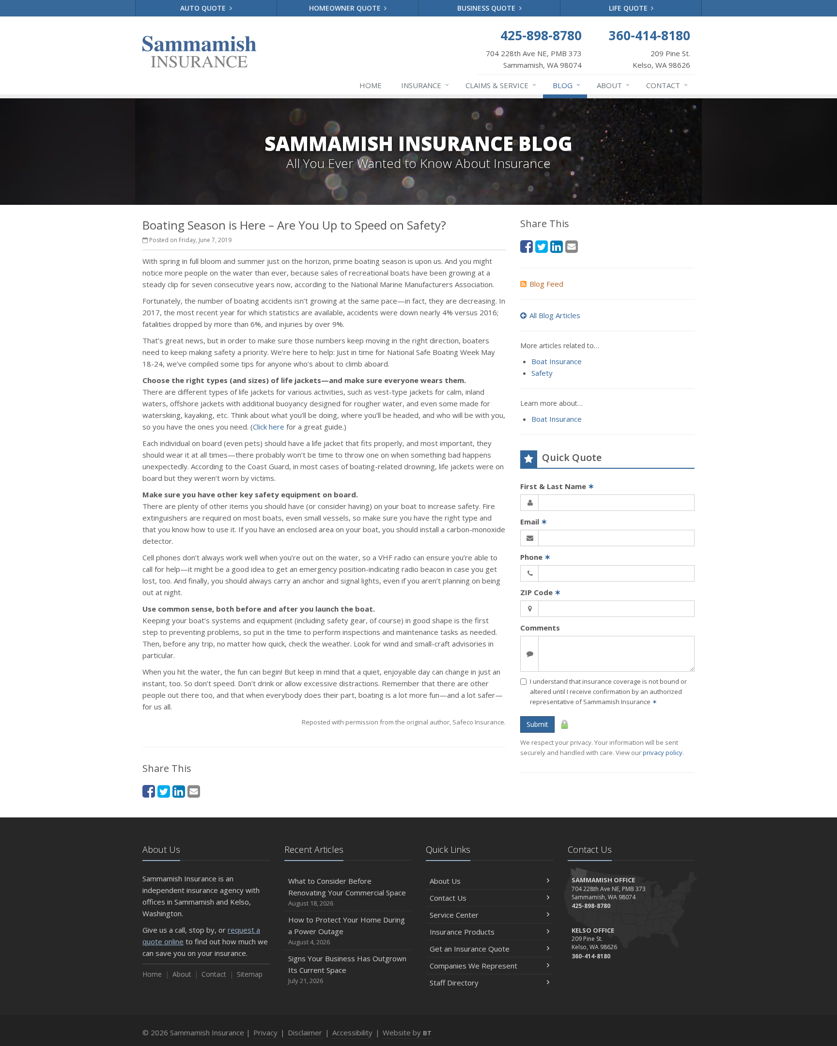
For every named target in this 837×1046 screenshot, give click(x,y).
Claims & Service (500, 85)
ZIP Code (540, 592)
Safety (542, 373)
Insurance (425, 85)
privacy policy (662, 752)
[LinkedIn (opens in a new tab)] (178, 791)
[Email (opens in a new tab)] (193, 791)
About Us (445, 881)
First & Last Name (557, 486)
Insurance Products (462, 932)
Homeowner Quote (346, 8)
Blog (566, 85)
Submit (537, 724)
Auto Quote (204, 8)
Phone (535, 557)
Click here (268, 426)
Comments (540, 627)
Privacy (265, 1032)
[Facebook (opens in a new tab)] (148, 791)
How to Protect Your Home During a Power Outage (346, 930)
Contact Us (448, 898)
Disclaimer (305, 1032)
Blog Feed (546, 284)
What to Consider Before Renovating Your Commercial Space (347, 892)
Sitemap (250, 974)
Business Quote (487, 8)
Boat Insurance (556, 361)
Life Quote (629, 8)
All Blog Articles (554, 315)
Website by (407, 1032)
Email (533, 521)
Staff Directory (454, 982)
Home (370, 85)
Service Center (454, 915)
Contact (667, 85)
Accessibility (352, 1032)
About (613, 85)
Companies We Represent (473, 965)
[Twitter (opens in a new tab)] (163, 791)
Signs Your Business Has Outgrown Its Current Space (347, 969)
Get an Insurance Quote (470, 949)
